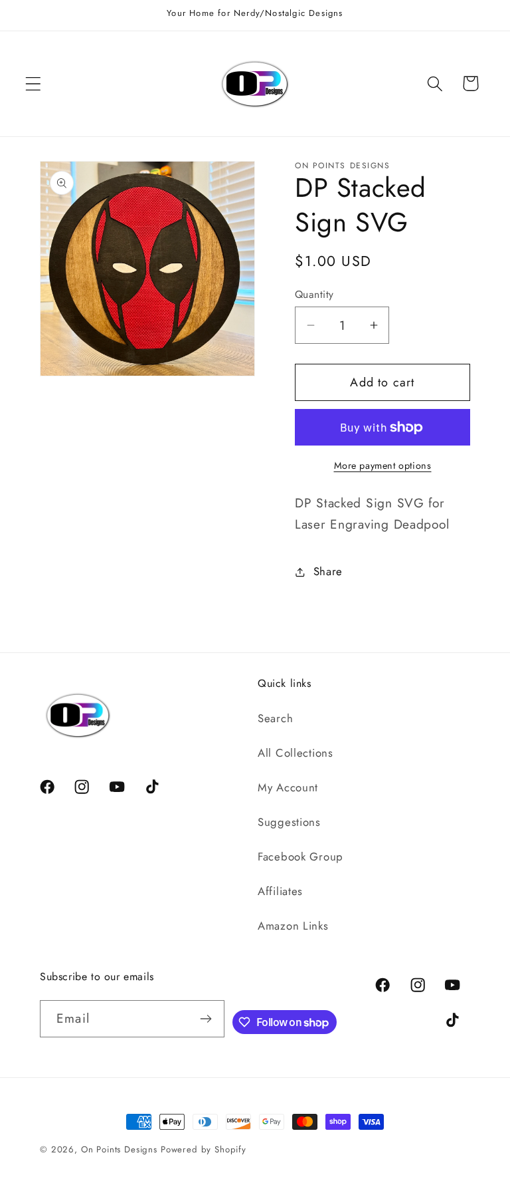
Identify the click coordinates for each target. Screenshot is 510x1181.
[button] (33, 83)
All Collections (295, 753)
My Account (288, 787)
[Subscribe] (206, 1018)
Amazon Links (293, 926)
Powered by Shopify (203, 1149)
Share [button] (328, 571)
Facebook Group (300, 856)
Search (275, 718)
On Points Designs (119, 1149)
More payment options (383, 465)
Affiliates (280, 891)
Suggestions (289, 822)
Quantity (314, 294)
